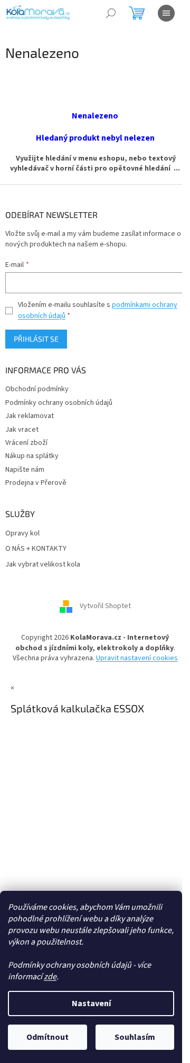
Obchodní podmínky (37, 389)
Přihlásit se (36, 338)
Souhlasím (135, 1037)
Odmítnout (47, 1037)
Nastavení (91, 1003)
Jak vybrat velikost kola (42, 565)
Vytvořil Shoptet (105, 606)
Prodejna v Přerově (35, 483)
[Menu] (166, 13)
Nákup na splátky (32, 456)
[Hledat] (110, 13)
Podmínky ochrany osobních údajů (58, 403)
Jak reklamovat (29, 416)
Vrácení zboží (26, 443)
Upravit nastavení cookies (137, 658)
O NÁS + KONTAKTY (35, 549)
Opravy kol (22, 534)
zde (50, 976)
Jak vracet (22, 429)
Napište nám (24, 469)
